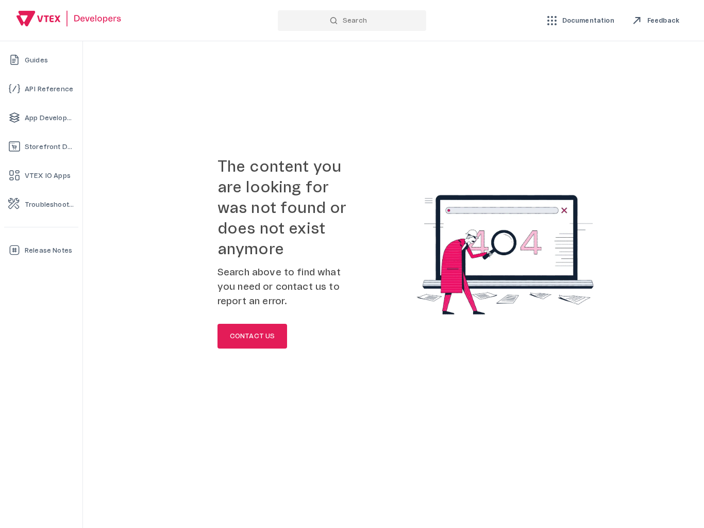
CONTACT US (252, 336)
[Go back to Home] (69, 19)
